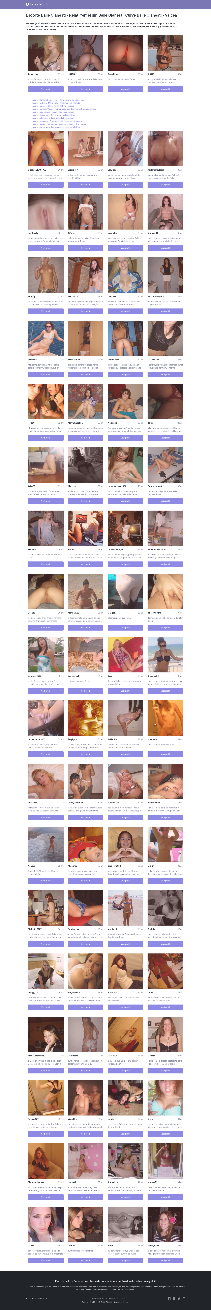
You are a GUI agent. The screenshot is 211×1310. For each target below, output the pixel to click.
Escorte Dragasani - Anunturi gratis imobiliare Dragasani (57, 121)
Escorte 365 (39, 4)
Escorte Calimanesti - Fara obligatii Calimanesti (53, 118)
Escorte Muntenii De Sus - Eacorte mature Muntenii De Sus (58, 100)
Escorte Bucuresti (117, 1298)
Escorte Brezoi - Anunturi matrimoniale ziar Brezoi (54, 115)
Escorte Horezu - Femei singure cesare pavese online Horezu (59, 124)
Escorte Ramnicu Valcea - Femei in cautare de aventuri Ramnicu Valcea (64, 109)
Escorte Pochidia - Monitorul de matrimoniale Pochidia (56, 103)
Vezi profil (45, 89)
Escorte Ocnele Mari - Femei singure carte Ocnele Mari (56, 127)
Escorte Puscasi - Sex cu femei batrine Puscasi (53, 106)
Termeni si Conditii (98, 1298)
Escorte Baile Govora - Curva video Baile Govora (53, 112)
